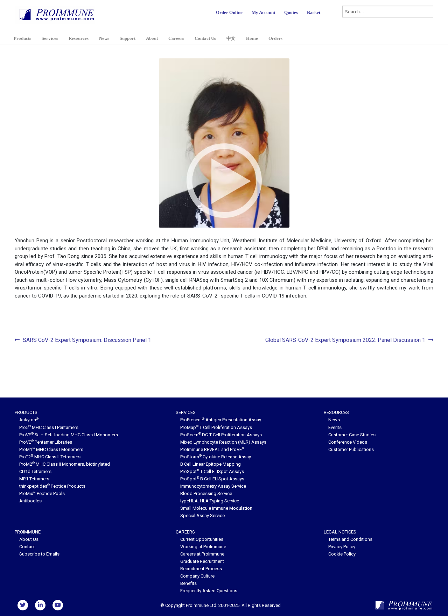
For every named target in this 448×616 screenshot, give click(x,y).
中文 (231, 38)
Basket (313, 12)
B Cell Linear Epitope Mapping (210, 464)
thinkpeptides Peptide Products (52, 486)
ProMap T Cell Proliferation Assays (216, 427)
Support (127, 38)
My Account (263, 12)
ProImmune (28, 532)
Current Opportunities (201, 539)
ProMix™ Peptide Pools (42, 493)
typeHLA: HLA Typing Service (209, 500)
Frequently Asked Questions (208, 590)
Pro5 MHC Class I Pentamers (48, 427)
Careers (176, 38)
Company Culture (197, 576)
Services (50, 38)
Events (335, 427)
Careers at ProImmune (202, 554)
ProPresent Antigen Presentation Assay (220, 419)
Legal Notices (340, 532)
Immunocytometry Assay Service (213, 486)
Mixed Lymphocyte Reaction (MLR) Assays (223, 442)
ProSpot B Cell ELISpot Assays (212, 478)
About (152, 38)
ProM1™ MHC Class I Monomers (51, 449)
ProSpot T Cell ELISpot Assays (212, 471)
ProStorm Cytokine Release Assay (215, 456)
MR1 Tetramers (34, 478)
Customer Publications (351, 449)
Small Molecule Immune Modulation (216, 508)
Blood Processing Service (206, 493)
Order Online (229, 12)
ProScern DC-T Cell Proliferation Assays (221, 434)
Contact (27, 546)
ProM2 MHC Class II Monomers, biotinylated (64, 464)
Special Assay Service (202, 515)
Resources (79, 38)
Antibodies (30, 500)
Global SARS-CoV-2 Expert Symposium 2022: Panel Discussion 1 (345, 340)
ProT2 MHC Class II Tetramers (49, 456)
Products (22, 38)
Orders (275, 38)
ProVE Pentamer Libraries (45, 442)
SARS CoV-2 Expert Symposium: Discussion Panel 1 (86, 340)
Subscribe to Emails (39, 554)
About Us (28, 539)
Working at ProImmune (203, 546)
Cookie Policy (342, 554)
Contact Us (205, 38)
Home (252, 38)
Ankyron (28, 419)
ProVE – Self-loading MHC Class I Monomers (68, 434)
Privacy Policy (341, 546)
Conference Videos (347, 442)
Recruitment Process (201, 568)
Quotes (291, 12)
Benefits (188, 583)
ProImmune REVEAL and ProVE (212, 449)
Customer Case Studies (352, 434)
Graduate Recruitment (202, 561)
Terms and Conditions (350, 539)
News (104, 38)
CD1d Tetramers (35, 471)
